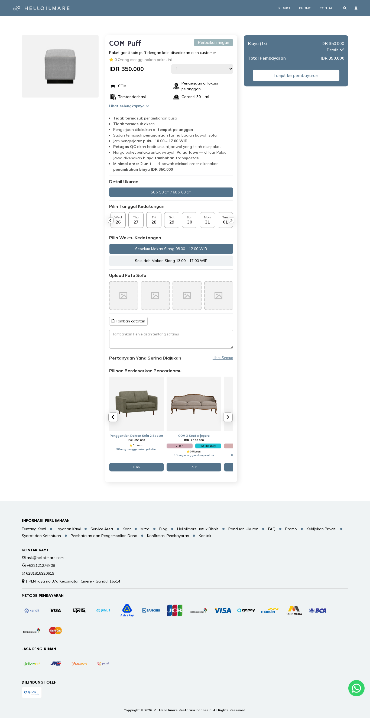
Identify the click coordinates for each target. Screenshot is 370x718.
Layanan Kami (68, 528)
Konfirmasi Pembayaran (168, 535)
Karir (127, 528)
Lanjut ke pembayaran (296, 75)
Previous (110, 220)
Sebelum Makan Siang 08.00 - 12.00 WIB (171, 248)
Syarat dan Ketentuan (41, 535)
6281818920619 (40, 573)
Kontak (205, 535)
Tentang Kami (34, 528)
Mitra (145, 528)
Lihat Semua (223, 358)
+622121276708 (41, 565)
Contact (327, 8)
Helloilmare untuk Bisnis (198, 528)
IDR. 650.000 (136, 440)
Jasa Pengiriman (39, 649)
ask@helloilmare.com (45, 557)
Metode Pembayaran (43, 596)
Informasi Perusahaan (46, 520)
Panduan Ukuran (243, 528)
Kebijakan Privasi (321, 528)
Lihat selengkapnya (127, 106)
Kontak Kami (35, 550)
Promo (305, 8)
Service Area (101, 528)
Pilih (136, 467)
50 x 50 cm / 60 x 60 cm (171, 192)
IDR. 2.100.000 (194, 440)
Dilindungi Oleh (39, 682)
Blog (163, 528)
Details (333, 50)
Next (231, 220)
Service (284, 8)
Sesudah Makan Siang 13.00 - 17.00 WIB (171, 260)
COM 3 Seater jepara (194, 436)
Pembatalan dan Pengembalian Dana (104, 535)
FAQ (271, 528)
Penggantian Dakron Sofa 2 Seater (136, 436)
